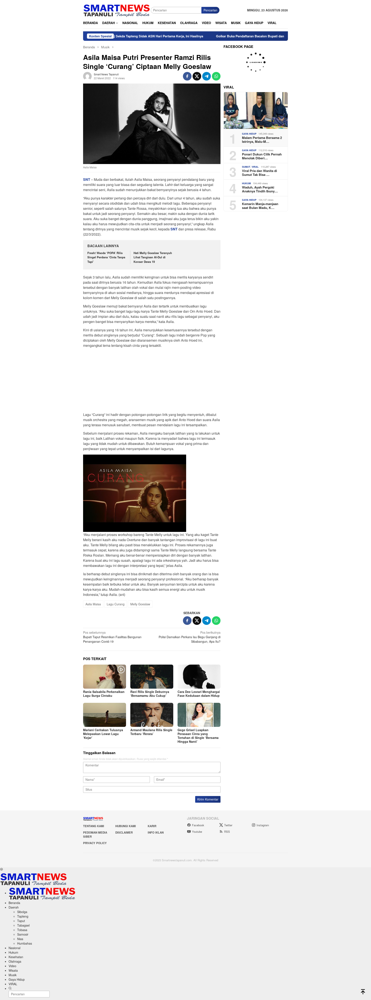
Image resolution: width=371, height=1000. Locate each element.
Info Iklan (156, 832)
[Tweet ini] (197, 76)
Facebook (198, 825)
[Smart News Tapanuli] (117, 10)
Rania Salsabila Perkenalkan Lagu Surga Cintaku (104, 693)
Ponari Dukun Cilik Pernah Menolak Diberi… (262, 156)
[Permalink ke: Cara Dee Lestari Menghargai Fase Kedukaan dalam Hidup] (199, 677)
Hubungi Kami (125, 826)
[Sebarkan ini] (187, 76)
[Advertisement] (152, 381)
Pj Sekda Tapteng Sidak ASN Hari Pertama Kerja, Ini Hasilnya (123, 36)
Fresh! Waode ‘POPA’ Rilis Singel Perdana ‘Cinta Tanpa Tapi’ (106, 257)
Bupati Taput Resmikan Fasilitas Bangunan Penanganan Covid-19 (112, 637)
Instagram (263, 825)
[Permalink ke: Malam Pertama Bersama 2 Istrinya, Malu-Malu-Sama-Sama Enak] (256, 110)
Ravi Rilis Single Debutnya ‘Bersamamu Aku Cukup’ (149, 693)
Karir (152, 826)
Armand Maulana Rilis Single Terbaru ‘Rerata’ (151, 732)
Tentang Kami (93, 826)
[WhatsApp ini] (216, 76)
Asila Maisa (93, 604)
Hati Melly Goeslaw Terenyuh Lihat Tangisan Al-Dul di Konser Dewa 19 (153, 257)
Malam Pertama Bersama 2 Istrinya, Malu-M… (262, 139)
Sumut (246, 166)
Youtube (197, 832)
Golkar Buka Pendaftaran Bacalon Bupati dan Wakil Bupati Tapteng (232, 36)
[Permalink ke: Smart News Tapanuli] (87, 75)
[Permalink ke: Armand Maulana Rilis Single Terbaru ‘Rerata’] (151, 715)
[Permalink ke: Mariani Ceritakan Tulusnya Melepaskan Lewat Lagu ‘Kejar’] (104, 715)
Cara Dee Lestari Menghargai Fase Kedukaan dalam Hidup (199, 693)
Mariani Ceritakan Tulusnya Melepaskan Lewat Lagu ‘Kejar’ (103, 734)
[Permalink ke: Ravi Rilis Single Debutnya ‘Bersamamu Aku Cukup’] (151, 677)
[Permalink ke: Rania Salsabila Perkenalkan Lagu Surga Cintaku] (104, 677)
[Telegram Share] (206, 76)
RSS (227, 832)
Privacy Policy (95, 843)
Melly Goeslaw (140, 604)
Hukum (246, 183)
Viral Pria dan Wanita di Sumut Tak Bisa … (259, 173)
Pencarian (210, 10)
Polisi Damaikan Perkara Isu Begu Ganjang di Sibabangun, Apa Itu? (189, 637)
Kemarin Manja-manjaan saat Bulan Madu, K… (260, 206)
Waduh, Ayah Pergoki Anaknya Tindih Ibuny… (260, 189)
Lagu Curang (116, 604)
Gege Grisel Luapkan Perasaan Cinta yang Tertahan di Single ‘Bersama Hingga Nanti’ (198, 736)
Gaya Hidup (249, 133)
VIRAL (255, 166)
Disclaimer (124, 832)
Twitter (228, 825)
